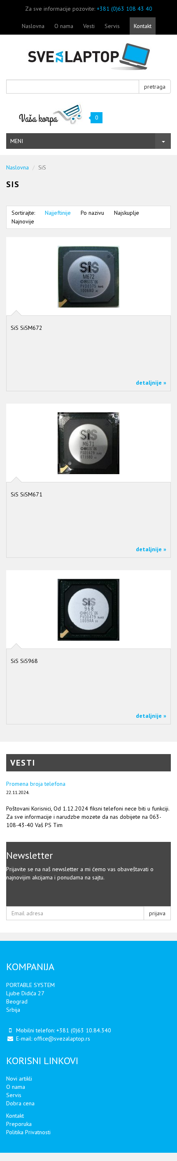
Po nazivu (92, 212)
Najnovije (23, 221)
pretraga (154, 86)
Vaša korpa (51, 114)
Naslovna (33, 26)
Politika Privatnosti (28, 1132)
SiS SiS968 (24, 661)
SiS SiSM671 (26, 494)
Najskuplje (126, 212)
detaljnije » (151, 382)
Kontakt (142, 26)
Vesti (89, 26)
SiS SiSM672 (26, 327)
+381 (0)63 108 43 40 (124, 8)
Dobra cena (20, 1103)
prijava (157, 913)
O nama (63, 26)
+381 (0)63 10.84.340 (83, 1030)
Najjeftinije (58, 212)
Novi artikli (19, 1078)
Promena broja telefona (35, 783)
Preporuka (19, 1124)
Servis (112, 26)
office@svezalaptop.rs (62, 1038)
